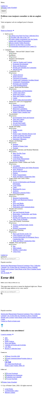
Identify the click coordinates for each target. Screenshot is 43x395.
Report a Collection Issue (13, 348)
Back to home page (14, 321)
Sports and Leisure (19, 94)
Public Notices (9, 341)
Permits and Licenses (7, 269)
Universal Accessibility (20, 78)
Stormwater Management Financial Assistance (15, 265)
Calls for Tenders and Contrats (22, 62)
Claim (15, 187)
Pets (14, 246)
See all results (5, 273)
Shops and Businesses (20, 66)
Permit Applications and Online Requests (26, 167)
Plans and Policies (18, 205)
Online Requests (24, 43)
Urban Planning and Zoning (21, 235)
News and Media (18, 203)
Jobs (14, 201)
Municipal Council (19, 105)
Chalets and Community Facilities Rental (26, 80)
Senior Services (18, 76)
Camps (15, 98)
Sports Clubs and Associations (22, 100)
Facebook (14, 373)
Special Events (17, 69)
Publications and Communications (23, 207)
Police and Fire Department (21, 137)
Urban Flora (16, 251)
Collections (16, 155)
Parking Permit (17, 216)
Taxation (15, 226)
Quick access (9, 34)
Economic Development (20, 64)
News (6, 339)
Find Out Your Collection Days (29, 36)
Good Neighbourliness (20, 85)
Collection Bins (18, 157)
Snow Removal (18, 169)
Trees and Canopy (18, 119)
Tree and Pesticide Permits (21, 212)
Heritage (15, 144)
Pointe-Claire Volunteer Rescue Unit (24, 134)
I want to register (6, 334)
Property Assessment (19, 228)
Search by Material (19, 160)
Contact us (4, 6)
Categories (8, 50)
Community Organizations (21, 82)
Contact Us (32, 46)
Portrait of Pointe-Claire (20, 146)
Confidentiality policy (11, 391)
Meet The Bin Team (19, 153)
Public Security (17, 130)
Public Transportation (19, 175)
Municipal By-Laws (19, 189)
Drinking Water (18, 121)
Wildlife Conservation (20, 250)
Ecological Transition (19, 125)
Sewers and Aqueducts (20, 171)
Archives (15, 191)
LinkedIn (18, 377)
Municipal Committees (20, 109)
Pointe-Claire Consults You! (21, 112)
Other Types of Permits (20, 219)
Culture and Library (19, 92)
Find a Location (25, 44)
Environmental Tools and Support (23, 117)
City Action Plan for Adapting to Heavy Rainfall (22, 267)
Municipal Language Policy (21, 192)
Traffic (15, 132)
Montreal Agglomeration (20, 198)
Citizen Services (18, 75)
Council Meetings (18, 107)
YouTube (14, 379)
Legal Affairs (17, 185)
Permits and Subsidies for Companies (24, 67)
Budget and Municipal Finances (23, 200)
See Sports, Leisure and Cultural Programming (23, 40)
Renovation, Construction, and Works (25, 214)
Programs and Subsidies (20, 84)
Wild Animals (17, 248)
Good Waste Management (21, 159)
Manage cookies (10, 392)
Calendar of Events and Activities (15, 345)
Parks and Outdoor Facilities (22, 96)
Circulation (16, 166)
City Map (8, 347)
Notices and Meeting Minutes (22, 110)
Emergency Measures (19, 139)
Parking (15, 173)
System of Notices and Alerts (22, 135)
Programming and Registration (22, 91)
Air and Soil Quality (19, 123)
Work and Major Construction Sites (24, 176)
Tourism (15, 148)
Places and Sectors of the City (22, 234)
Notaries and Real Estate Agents (23, 225)
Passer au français (6, 30)
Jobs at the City (25, 37)
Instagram (19, 375)
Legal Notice (9, 389)
